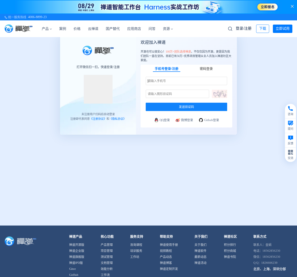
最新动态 (200, 256)
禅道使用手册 (169, 244)
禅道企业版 (76, 250)
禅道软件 (200, 250)
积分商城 (230, 250)
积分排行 (230, 244)
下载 (262, 28)
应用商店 (134, 29)
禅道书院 (230, 256)
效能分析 (107, 269)
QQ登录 (165, 120)
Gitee (72, 269)
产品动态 (166, 256)
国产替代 (113, 29)
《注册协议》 (98, 118)
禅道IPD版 (76, 262)
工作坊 (134, 256)
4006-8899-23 (37, 17)
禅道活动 (200, 262)
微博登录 (187, 120)
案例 (62, 29)
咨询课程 (136, 244)
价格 (77, 29)
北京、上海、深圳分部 (269, 269)
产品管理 (107, 244)
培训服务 (136, 250)
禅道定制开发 (169, 269)
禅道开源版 (76, 244)
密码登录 (206, 68)
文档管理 (107, 262)
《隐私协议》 (117, 118)
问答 (151, 29)
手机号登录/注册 (166, 68)
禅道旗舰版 (76, 256)
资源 (166, 29)
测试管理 (107, 256)
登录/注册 (244, 28)
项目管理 (107, 250)
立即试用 (283, 28)
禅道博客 (166, 262)
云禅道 (93, 29)
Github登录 (211, 120)
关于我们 (200, 244)
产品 (45, 29)
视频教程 (166, 250)
